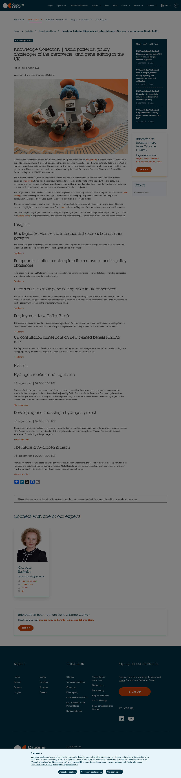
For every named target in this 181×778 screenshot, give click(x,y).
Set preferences (114, 772)
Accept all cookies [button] (67, 772)
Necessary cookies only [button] (91, 772)
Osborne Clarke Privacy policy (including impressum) (54, 764)
